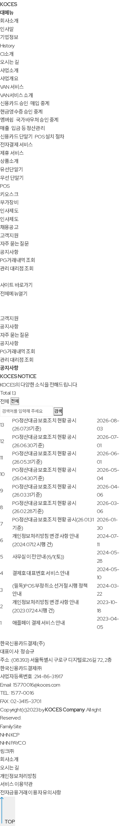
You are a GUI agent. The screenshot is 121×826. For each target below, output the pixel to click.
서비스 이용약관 (16, 784)
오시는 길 (9, 62)
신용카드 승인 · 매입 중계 (24, 103)
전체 (4, 401)
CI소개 (7, 54)
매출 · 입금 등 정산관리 (22, 128)
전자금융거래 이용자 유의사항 (30, 792)
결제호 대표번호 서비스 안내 (40, 573)
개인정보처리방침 (18, 776)
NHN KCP (9, 734)
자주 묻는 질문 (14, 243)
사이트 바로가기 (16, 285)
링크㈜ (7, 751)
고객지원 (9, 235)
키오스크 (9, 194)
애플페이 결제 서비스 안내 (38, 623)
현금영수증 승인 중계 (21, 111)
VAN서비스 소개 (16, 95)
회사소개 (9, 20)
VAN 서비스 (12, 87)
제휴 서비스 (12, 153)
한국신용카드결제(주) (22, 643)
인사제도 (9, 210)
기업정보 (9, 37)
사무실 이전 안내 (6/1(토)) (38, 556)
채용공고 (9, 227)
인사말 (7, 29)
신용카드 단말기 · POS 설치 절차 (32, 136)
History (7, 45)
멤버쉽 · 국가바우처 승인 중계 (29, 119)
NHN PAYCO (13, 743)
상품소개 (9, 161)
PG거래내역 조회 (17, 260)
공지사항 (9, 252)
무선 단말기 (12, 178)
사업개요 (9, 78)
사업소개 (9, 70)
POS (5, 186)
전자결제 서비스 (16, 144)
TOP (9, 821)
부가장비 (9, 202)
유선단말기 (11, 169)
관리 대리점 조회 (17, 268)
